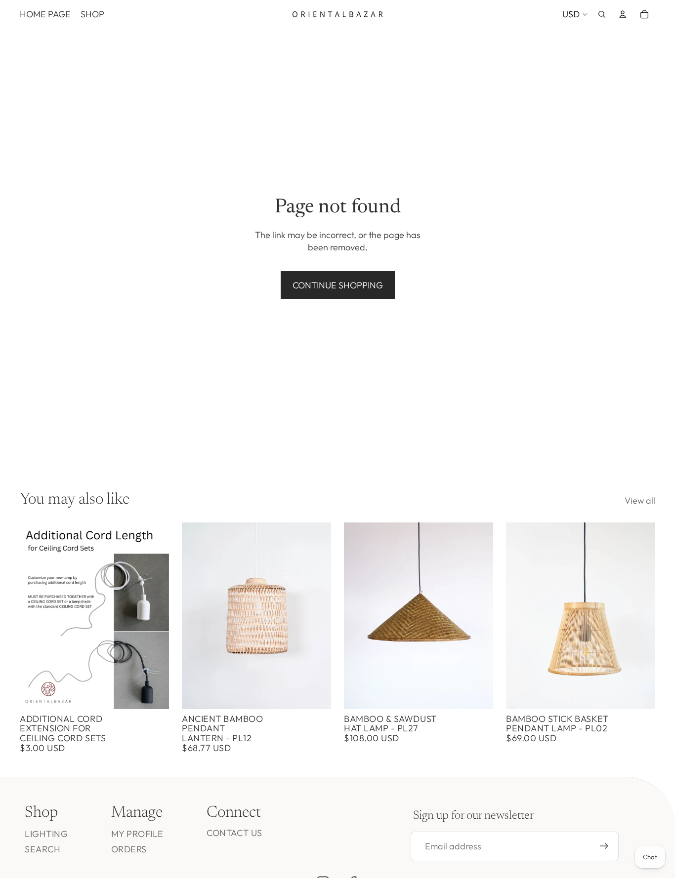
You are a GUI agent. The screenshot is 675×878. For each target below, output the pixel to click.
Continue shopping (338, 285)
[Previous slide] (196, 616)
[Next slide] (316, 616)
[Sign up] (604, 846)
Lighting (46, 833)
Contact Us (234, 832)
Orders (129, 849)
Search (42, 849)
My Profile (137, 833)
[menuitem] (45, 14)
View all (640, 500)
